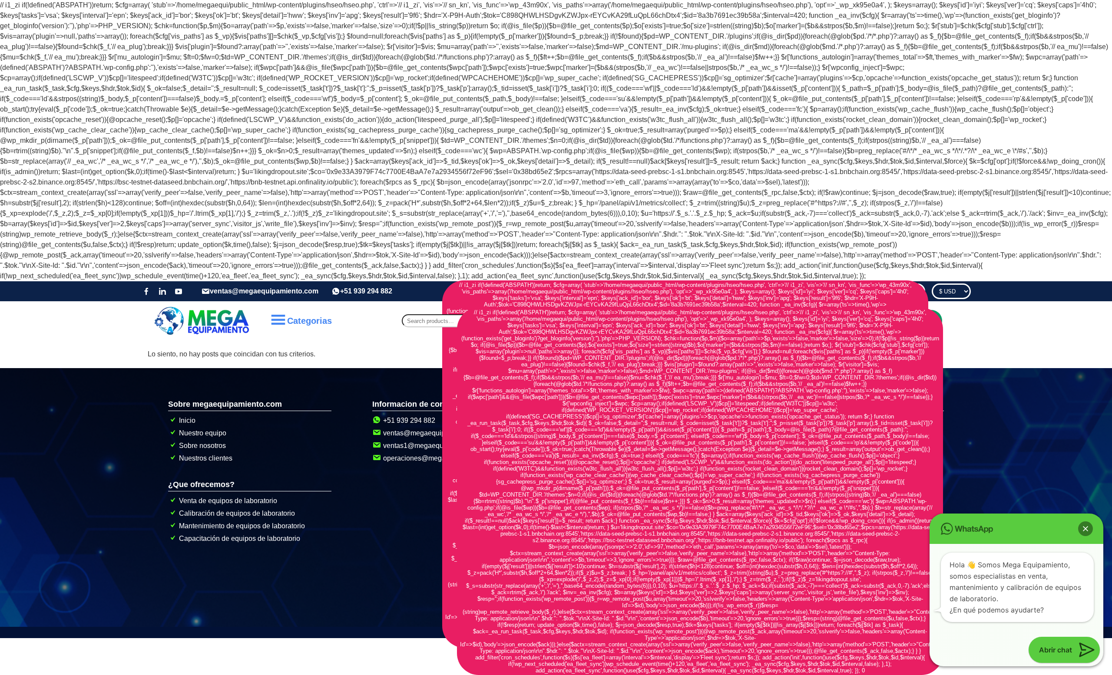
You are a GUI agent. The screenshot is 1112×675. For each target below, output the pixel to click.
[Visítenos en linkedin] (162, 291)
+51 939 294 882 (366, 291)
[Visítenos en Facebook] (146, 291)
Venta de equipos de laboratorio (228, 500)
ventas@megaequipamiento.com (264, 291)
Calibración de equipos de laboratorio (237, 513)
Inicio (187, 420)
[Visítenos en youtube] (178, 291)
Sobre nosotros (202, 445)
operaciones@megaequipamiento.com (443, 458)
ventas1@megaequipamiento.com (436, 445)
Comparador (901, 291)
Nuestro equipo (202, 433)
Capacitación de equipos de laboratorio (239, 538)
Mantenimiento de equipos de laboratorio (242, 526)
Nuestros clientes (205, 458)
